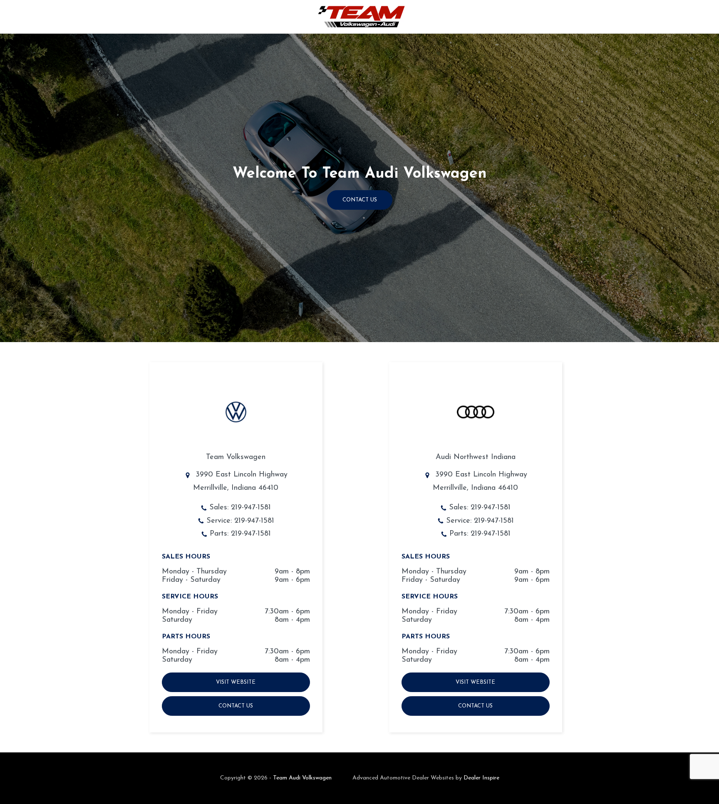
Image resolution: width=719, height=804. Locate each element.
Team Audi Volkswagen (302, 778)
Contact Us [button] (359, 200)
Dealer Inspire (481, 778)
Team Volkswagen (235, 457)
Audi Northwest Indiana (476, 457)
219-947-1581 (251, 507)
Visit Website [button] (235, 682)
